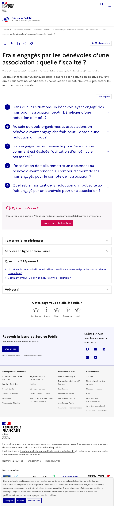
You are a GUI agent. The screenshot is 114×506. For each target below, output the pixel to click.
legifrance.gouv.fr (11, 460)
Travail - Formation (10, 393)
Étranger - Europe (37, 389)
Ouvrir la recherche (101, 4)
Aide (88, 393)
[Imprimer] (18, 43)
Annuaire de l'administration (70, 408)
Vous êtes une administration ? (93, 400)
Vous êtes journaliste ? (95, 406)
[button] (31, 43)
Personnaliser (34, 500)
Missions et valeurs (94, 389)
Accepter (9, 500)
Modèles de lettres (66, 393)
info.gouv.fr (33, 460)
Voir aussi (12, 289)
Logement (6, 398)
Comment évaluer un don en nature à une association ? (39, 277)
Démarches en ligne (66, 376)
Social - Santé (8, 389)
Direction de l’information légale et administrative (46, 451)
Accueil (5, 29)
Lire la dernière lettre (11, 355)
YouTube (96, 357)
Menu (109, 6)
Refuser (20, 500)
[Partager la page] (24, 43)
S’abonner (10, 349)
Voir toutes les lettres (32, 355)
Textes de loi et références (24, 240)
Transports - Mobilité (11, 403)
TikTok (96, 349)
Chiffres (89, 376)
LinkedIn (104, 349)
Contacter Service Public (96, 410)
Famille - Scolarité (10, 384)
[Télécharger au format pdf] (11, 43)
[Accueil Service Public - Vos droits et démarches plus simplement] (21, 22)
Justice (33, 384)
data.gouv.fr (51, 460)
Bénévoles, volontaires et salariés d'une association (76, 29)
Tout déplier (104, 96)
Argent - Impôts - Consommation (37, 378)
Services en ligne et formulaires (27, 251)
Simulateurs (63, 389)
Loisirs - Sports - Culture (40, 393)
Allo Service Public (66, 403)
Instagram (87, 357)
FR (101, 43)
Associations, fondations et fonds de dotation (32, 29)
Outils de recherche (66, 398)
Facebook (87, 349)
